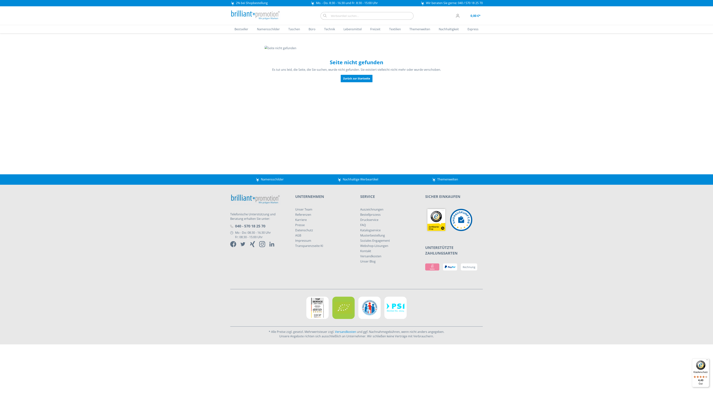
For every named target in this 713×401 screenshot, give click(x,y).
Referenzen (303, 215)
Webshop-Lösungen (374, 246)
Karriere (301, 220)
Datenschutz (304, 230)
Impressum (303, 241)
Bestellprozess (370, 215)
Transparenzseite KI (309, 246)
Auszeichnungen (371, 209)
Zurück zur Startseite (356, 78)
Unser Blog (368, 261)
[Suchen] (324, 16)
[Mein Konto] (457, 15)
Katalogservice (370, 230)
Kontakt (365, 251)
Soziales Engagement (375, 241)
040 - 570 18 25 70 (250, 226)
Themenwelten (447, 179)
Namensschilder (272, 179)
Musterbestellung (372, 235)
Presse (300, 225)
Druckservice (369, 220)
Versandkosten (370, 256)
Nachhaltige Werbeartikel (360, 179)
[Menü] (707, 360)
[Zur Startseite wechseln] (255, 15)
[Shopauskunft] (462, 220)
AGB (298, 235)
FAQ (363, 225)
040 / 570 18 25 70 (470, 3)
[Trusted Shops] (437, 220)
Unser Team (303, 209)
